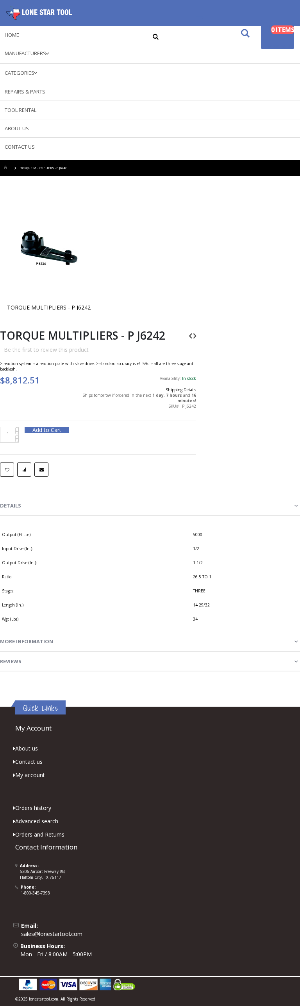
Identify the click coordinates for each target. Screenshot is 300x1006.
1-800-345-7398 (35, 893)
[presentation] (150, 506)
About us (26, 748)
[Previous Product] (190, 335)
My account (30, 775)
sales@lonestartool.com (51, 934)
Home (6, 168)
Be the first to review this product (46, 349)
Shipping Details (181, 389)
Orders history (33, 808)
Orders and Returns (39, 834)
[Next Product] (194, 335)
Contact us (29, 761)
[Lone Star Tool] (39, 13)
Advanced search (36, 821)
